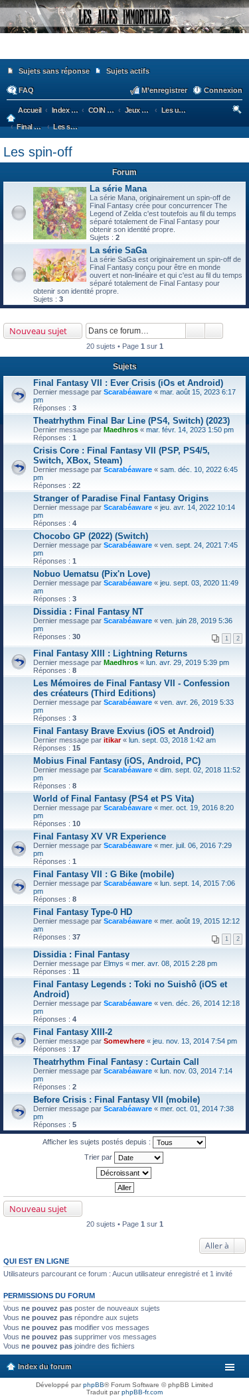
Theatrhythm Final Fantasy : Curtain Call (116, 1062)
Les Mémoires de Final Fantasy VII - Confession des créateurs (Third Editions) (131, 688)
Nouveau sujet (38, 331)
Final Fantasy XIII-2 (72, 1032)
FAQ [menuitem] (26, 90)
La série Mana (118, 189)
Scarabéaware (128, 392)
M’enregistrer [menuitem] (164, 90)
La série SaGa (118, 250)
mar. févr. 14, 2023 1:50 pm (190, 430)
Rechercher (195, 331)
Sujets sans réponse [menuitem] (54, 71)
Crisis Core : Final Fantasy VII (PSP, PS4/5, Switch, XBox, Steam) (121, 455)
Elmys (114, 963)
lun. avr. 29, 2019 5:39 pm (187, 662)
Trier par (99, 1157)
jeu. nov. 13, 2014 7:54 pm (195, 1041)
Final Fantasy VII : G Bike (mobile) (103, 874)
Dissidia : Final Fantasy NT (88, 612)
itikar (112, 740)
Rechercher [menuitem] (238, 111)
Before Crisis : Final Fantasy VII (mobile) (116, 1100)
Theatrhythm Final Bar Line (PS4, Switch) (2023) (131, 421)
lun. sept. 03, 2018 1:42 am (172, 740)
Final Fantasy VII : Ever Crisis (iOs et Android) (128, 383)
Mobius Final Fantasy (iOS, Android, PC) (117, 761)
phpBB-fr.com (142, 1392)
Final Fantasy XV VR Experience (99, 836)
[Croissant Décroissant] (124, 1173)
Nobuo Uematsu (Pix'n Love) (91, 574)
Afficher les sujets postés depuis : (97, 1142)
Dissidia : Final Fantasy (81, 954)
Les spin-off (37, 152)
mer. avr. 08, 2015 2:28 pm (174, 963)
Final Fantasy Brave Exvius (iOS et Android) (123, 731)
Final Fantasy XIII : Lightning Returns (110, 653)
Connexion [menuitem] (223, 90)
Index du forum (45, 1366)
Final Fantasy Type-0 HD (82, 912)
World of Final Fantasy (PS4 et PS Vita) (113, 799)
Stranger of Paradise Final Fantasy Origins (120, 498)
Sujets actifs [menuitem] (127, 71)
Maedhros (121, 430)
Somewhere (124, 1041)
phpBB (93, 1384)
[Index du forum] (124, 53)
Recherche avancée (214, 331)
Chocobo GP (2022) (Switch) (90, 536)
